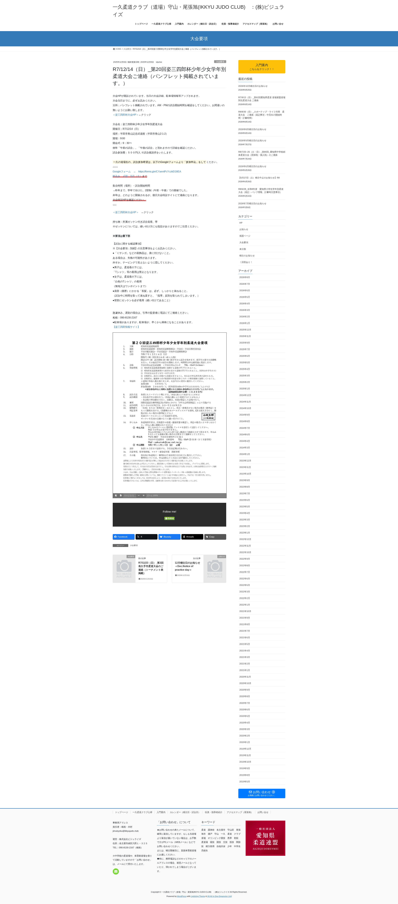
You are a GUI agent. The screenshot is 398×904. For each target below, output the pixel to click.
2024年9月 (244, 414)
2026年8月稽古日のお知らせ (252, 129)
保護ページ (244, 236)
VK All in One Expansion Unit (219, 896)
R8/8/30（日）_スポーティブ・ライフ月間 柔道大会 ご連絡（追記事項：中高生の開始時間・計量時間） (261, 114)
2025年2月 (244, 382)
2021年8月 (244, 624)
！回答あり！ (245, 262)
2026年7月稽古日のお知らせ (252, 203)
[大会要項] (124, 561)
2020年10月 (245, 683)
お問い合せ (262, 812)
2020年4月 (244, 722)
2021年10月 (245, 611)
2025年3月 (244, 375)
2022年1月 (244, 604)
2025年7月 (244, 349)
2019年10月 (245, 762)
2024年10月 (245, 408)
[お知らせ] (215, 561)
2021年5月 (244, 644)
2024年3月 (244, 447)
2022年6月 (244, 578)
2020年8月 (244, 696)
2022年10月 (245, 552)
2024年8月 (244, 421)
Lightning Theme (198, 896)
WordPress (181, 896)
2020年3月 (244, 729)
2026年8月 (244, 277)
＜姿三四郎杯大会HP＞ (126, 114)
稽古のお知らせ (247, 255)
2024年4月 (244, 441)
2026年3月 (244, 310)
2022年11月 (245, 545)
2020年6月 (244, 709)
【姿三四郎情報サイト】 (126, 327)
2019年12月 (245, 748)
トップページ (121, 812)
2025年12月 (245, 329)
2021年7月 (244, 631)
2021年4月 (244, 650)
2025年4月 (244, 369)
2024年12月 (245, 395)
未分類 (242, 249)
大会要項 (220, 62)
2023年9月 (244, 480)
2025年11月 (245, 336)
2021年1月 (244, 670)
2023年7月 (244, 493)
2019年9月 (244, 768)
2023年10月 (245, 473)
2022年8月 (244, 565)
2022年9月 (244, 559)
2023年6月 (244, 500)
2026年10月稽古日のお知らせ (253, 86)
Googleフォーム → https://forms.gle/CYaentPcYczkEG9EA (147, 171)
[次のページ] (120, 495)
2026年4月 (244, 303)
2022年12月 (245, 539)
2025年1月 (244, 388)
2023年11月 (245, 467)
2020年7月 (244, 703)
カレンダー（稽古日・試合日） (185, 812)
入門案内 (161, 812)
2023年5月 (244, 506)
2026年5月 (244, 297)
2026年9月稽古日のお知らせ (252, 140)
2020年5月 (244, 716)
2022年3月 (244, 591)
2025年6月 (244, 356)
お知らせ (243, 229)
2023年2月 (244, 526)
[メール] (116, 871)
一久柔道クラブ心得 (142, 812)
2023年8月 (244, 487)
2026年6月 (244, 290)
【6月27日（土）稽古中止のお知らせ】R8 (259, 177)
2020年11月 (245, 676)
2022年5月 (244, 585)
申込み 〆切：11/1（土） (127, 176)
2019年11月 (245, 755)
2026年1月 (244, 323)
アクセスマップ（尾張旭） (240, 812)
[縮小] (138, 495)
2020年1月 (244, 742)
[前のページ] (115, 495)
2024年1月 (244, 454)
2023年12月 (245, 460)
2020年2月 (244, 735)
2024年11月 (245, 401)
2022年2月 (244, 598)
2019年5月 (244, 781)
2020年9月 (244, 690)
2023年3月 (244, 519)
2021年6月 (244, 637)
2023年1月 (244, 532)
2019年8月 (244, 775)
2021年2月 (244, 663)
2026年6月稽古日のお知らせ (252, 166)
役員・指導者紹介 (213, 812)
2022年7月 (244, 572)
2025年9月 (244, 342)
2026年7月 (244, 284)
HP (240, 223)
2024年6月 (244, 434)
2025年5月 (244, 362)
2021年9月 (244, 618)
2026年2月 (244, 316)
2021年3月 (244, 657)
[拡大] (143, 495)
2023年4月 (244, 513)
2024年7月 (244, 428)
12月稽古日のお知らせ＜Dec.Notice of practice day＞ (187, 566)
